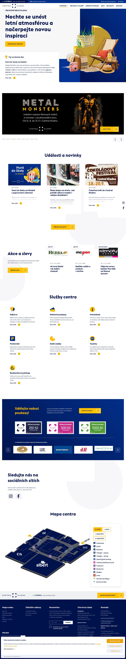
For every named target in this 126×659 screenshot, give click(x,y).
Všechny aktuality (60, 227)
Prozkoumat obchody (15, 44)
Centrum (62, 6)
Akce (103, 6)
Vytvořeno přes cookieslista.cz (12, 656)
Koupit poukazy (87, 410)
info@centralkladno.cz (107, 621)
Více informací (8, 649)
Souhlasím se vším (115, 641)
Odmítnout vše (115, 651)
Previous (115, 139)
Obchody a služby (77, 6)
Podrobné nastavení (115, 646)
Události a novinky (7, 619)
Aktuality (110, 6)
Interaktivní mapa (30, 611)
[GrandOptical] (104, 448)
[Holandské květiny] (22, 449)
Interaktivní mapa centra (39, 1)
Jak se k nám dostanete (109, 1)
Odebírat (68, 622)
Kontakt (119, 6)
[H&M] (83, 450)
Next (121, 139)
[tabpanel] (63, 113)
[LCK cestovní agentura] (43, 450)
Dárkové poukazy (92, 6)
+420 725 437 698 (106, 623)
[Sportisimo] (63, 450)
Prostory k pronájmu (31, 613)
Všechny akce (14, 270)
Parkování (28, 615)
